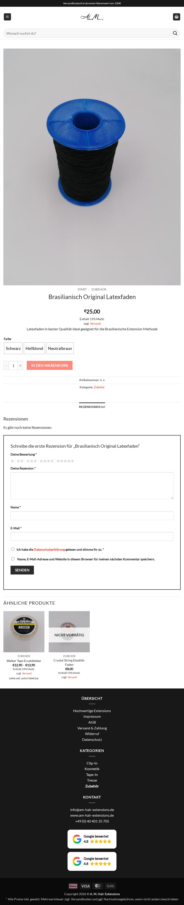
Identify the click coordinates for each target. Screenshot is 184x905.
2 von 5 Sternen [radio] (19, 461)
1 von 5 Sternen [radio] (11, 461)
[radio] (13, 348)
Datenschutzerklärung (49, 549)
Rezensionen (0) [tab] (92, 407)
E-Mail (16, 528)
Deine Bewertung (24, 454)
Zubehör (98, 289)
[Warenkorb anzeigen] (176, 17)
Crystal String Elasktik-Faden (69, 662)
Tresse (92, 780)
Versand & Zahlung (92, 728)
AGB (92, 722)
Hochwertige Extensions (92, 710)
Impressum (92, 716)
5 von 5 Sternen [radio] (64, 461)
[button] (7, 17)
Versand (95, 323)
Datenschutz (92, 739)
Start (82, 289)
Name (16, 507)
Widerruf (92, 733)
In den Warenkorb (49, 365)
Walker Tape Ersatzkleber (24, 661)
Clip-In (92, 763)
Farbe (7, 339)
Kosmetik (92, 768)
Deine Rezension (23, 468)
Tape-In (92, 774)
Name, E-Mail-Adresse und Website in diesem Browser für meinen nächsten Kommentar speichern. (86, 559)
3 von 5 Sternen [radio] (31, 461)
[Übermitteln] (175, 33)
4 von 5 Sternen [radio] (46, 461)
